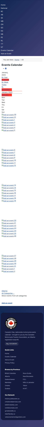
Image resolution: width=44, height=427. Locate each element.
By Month (5, 80)
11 (15, 163)
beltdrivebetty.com (11, 405)
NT (2, 47)
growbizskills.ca (10, 411)
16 (15, 193)
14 (15, 188)
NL (2, 41)
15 (15, 190)
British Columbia (10, 373)
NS (2, 31)
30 (15, 115)
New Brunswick (28, 376)
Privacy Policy (9, 363)
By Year (5, 77)
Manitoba (8, 382)
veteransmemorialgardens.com (15, 417)
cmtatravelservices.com (13, 402)
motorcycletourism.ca (12, 398)
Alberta (4, 291)
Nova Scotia (27, 373)
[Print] (6, 68)
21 (15, 223)
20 (15, 220)
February (5, 95)
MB (2, 21)
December (6, 90)
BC (2, 11)
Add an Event (6, 54)
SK (2, 18)
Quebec (7, 388)
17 (15, 196)
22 (15, 226)
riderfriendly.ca (10, 414)
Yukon (25, 385)
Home (3, 5)
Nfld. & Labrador (28, 382)
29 (15, 261)
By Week (5, 82)
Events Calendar (7, 50)
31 (15, 117)
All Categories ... (8, 293)
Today (4, 85)
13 (15, 185)
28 (15, 258)
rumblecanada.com (11, 408)
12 (15, 165)
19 (15, 201)
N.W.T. (25, 388)
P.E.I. (24, 379)
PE (2, 37)
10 (15, 160)
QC (2, 28)
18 (15, 198)
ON (2, 24)
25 (15, 233)
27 (15, 256)
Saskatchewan (10, 379)
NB (2, 34)
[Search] (2, 87)
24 (15, 231)
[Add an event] (8, 115)
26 (15, 236)
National (4, 8)
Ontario (7, 385)
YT (2, 44)
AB (2, 15)
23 (15, 228)
